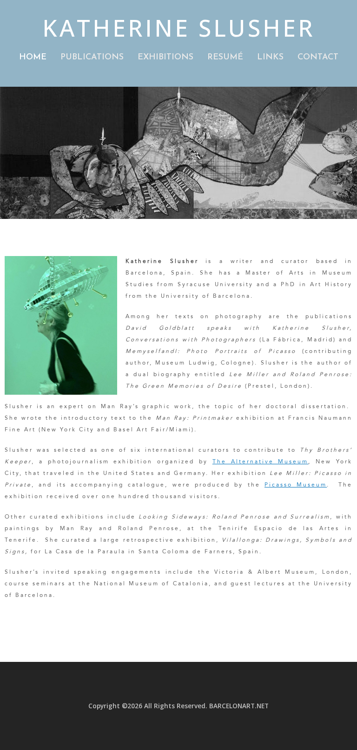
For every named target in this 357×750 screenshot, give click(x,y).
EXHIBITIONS (165, 57)
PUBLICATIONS (92, 57)
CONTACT (318, 57)
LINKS (270, 57)
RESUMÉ (225, 57)
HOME (32, 57)
